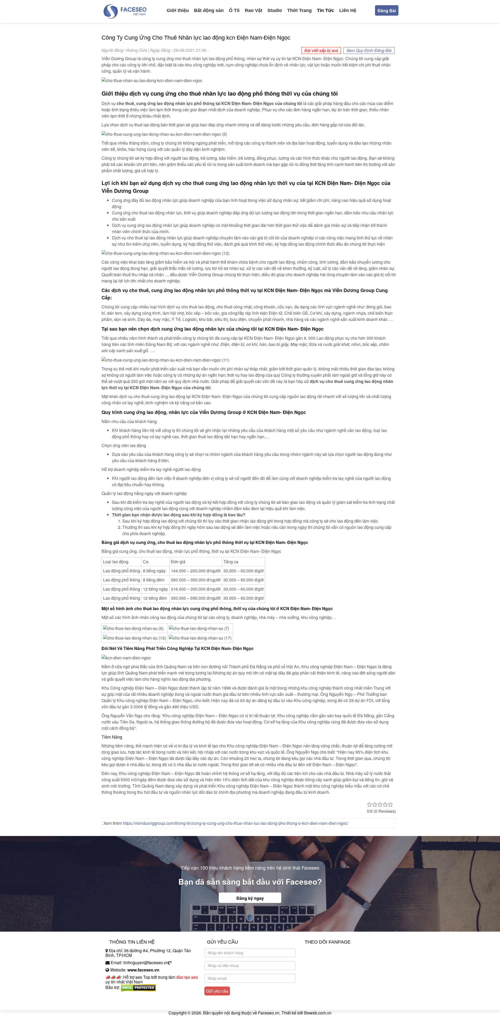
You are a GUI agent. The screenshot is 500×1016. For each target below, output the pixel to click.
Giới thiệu (178, 10)
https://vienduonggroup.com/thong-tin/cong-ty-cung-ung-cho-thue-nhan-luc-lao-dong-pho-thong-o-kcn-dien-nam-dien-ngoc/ (235, 823)
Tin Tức (325, 10)
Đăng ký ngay (250, 898)
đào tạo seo (187, 977)
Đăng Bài (387, 11)
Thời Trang (299, 10)
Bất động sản (209, 10)
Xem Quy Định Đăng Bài (369, 50)
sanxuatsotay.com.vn (124, 1004)
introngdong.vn (119, 996)
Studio (274, 10)
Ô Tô (234, 10)
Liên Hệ (347, 10)
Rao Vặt (253, 10)
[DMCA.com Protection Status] (138, 987)
